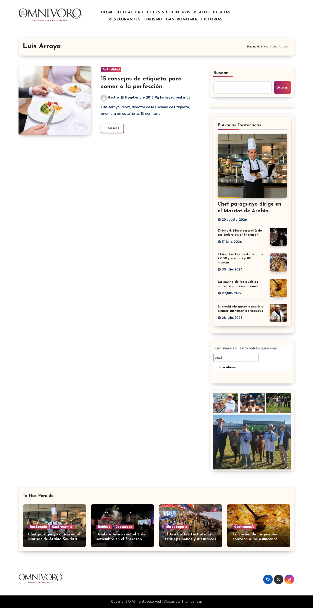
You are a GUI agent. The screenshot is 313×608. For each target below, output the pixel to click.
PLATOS (202, 12)
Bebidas (104, 527)
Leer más (112, 128)
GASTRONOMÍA (181, 19)
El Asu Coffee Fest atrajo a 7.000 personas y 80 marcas (240, 258)
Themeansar (191, 601)
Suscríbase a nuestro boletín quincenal (245, 348)
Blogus (169, 601)
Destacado (38, 527)
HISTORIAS (212, 19)
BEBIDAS (221, 12)
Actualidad (111, 69)
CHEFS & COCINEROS (168, 12)
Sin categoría (176, 527)
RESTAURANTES (124, 19)
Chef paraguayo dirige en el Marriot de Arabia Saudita (249, 211)
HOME (107, 12)
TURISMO (153, 19)
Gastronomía (62, 527)
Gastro (113, 97)
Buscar (220, 73)
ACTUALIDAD (130, 12)
